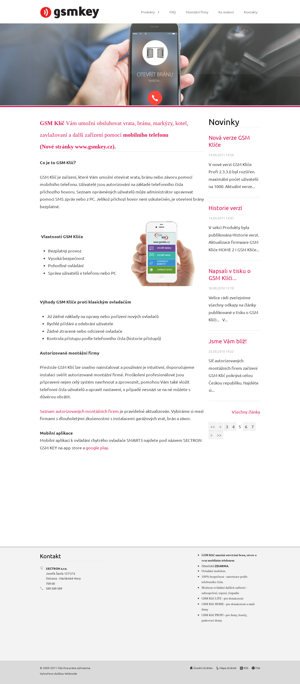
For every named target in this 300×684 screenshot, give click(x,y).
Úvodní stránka (202, 668)
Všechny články (246, 411)
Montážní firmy (197, 12)
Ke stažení (226, 12)
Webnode (71, 673)
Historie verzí (225, 207)
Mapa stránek (227, 668)
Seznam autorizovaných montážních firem (79, 411)
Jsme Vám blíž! (228, 341)
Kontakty (251, 12)
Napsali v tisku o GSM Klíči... (230, 274)
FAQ (172, 12)
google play (97, 447)
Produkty (148, 12)
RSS (246, 668)
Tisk (257, 668)
